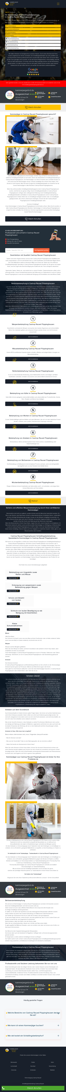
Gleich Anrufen (13, 578)
